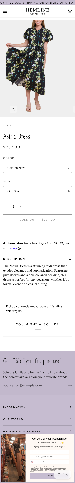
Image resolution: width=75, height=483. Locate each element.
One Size (13, 191)
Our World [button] (13, 419)
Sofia (7, 125)
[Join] (66, 385)
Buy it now (37, 233)
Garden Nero (16, 168)
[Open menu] (9, 11)
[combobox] (33, 462)
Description (14, 259)
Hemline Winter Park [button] (22, 431)
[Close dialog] (71, 437)
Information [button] (14, 407)
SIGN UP (50, 476)
